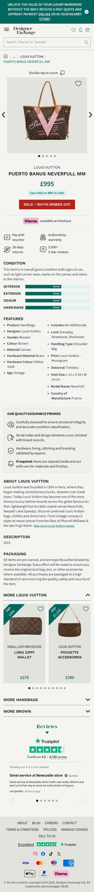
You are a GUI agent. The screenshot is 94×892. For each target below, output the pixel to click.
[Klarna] (61, 873)
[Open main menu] (6, 30)
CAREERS (51, 823)
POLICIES (50, 829)
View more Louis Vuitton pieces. (54, 526)
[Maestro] (54, 863)
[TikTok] (51, 853)
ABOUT (22, 823)
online (44, 14)
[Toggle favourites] (74, 30)
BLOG (36, 823)
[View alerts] (81, 30)
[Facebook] (43, 853)
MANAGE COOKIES (74, 829)
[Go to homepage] (24, 31)
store (44, 19)
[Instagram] (35, 853)
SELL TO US (47, 836)
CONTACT (70, 823)
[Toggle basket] (88, 30)
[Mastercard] (40, 863)
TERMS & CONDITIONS (22, 829)
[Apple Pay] (30, 873)
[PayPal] (44, 873)
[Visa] (25, 863)
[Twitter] (59, 853)
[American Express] (68, 863)
